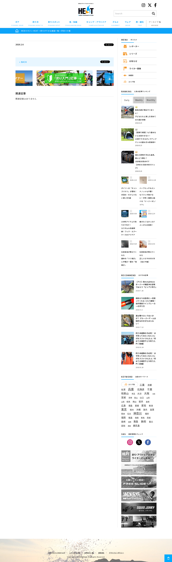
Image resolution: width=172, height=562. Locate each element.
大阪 (146, 393)
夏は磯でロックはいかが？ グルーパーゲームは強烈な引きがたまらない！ (146, 319)
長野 (129, 422)
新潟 (151, 405)
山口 (142, 397)
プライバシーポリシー (116, 553)
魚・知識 (73, 23)
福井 (147, 413)
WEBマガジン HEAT (29, 31)
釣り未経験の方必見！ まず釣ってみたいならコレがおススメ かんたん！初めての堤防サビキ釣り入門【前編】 (146, 358)
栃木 (132, 409)
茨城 (149, 418)
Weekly (139, 99)
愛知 (143, 405)
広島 (123, 405)
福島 (130, 417)
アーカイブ (154, 23)
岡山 (134, 402)
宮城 (123, 397)
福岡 (123, 417)
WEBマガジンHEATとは (56, 553)
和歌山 (125, 393)
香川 (151, 421)
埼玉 (133, 394)
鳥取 (129, 426)
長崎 (123, 421)
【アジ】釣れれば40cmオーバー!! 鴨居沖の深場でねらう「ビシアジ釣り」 (146, 284)
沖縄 (138, 409)
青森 (135, 421)
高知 (123, 425)
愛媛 (137, 405)
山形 (148, 398)
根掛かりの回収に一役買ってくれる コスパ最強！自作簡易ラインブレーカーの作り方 (146, 302)
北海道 (140, 389)
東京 (124, 409)
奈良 (153, 394)
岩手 (141, 401)
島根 (147, 402)
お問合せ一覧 (89, 553)
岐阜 (128, 402)
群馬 (143, 418)
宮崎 (130, 398)
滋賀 (152, 409)
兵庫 (131, 389)
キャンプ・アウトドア (96, 23)
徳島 (131, 405)
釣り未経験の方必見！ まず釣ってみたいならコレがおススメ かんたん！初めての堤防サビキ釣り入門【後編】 (146, 338)
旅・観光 (140, 23)
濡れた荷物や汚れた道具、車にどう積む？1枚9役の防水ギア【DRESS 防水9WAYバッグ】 (145, 161)
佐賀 (123, 389)
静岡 (143, 421)
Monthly (151, 99)
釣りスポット (54, 23)
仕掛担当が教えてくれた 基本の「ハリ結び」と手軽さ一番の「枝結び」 (129, 258)
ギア (17, 23)
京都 (150, 385)
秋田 (137, 417)
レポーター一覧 (75, 553)
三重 (142, 384)
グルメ (115, 23)
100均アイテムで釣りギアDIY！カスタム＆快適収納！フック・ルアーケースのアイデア (129, 228)
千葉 (149, 389)
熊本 (123, 414)
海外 (145, 409)
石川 (129, 414)
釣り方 (35, 23)
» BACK (23, 61)
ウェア (128, 23)
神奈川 (137, 413)
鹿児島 (136, 425)
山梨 (123, 402)
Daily (126, 100)
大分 (139, 393)
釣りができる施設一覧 (49, 31)
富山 (136, 398)
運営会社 (101, 553)
